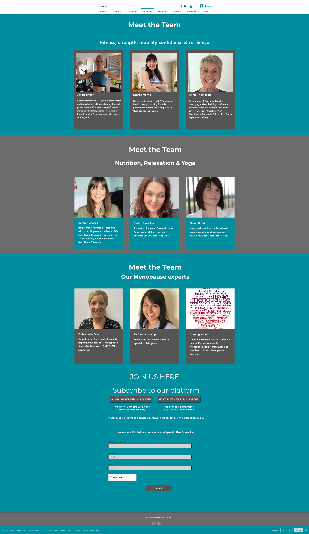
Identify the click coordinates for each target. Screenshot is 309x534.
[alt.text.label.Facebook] (181, 6)
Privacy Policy (95, 530)
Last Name (112, 464)
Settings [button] (275, 530)
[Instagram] (185, 6)
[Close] (306, 530)
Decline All (286, 530)
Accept (298, 530)
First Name (112, 453)
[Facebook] (153, 524)
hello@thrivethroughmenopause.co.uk (160, 517)
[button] (191, 6)
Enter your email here (116, 442)
